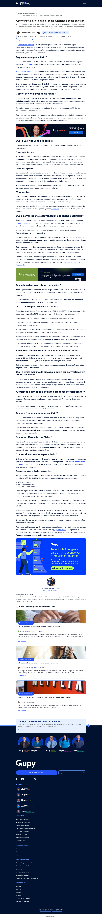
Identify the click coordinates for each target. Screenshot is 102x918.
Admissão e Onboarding (23, 822)
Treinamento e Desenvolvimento (25, 828)
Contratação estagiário (22, 875)
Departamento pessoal (28, 13)
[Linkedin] (29, 779)
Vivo (17, 855)
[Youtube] (22, 779)
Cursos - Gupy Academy (23, 898)
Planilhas (18, 892)
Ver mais (21, 730)
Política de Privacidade (45, 911)
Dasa (17, 849)
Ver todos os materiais (22, 901)
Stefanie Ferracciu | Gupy (30, 33)
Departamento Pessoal (22, 825)
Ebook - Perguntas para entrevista (26, 863)
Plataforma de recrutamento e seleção (27, 878)
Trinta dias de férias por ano (27, 72)
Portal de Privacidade (57, 911)
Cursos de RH (20, 869)
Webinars (18, 889)
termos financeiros (23, 223)
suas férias (28, 64)
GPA (17, 852)
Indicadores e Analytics (22, 837)
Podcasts (19, 895)
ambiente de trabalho (26, 45)
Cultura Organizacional (22, 831)
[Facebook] (16, 779)
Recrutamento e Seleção (23, 819)
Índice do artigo (50, 916)
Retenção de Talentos (22, 834)
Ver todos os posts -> (51, 591)
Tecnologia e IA (20, 840)
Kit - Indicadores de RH (22, 866)
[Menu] (84, 3)
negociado (55, 209)
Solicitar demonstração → (36, 772)
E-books (18, 886)
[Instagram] (35, 779)
